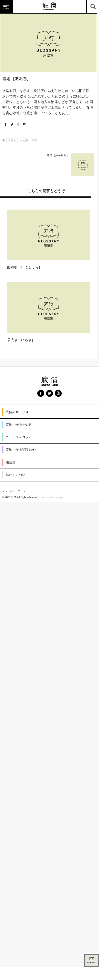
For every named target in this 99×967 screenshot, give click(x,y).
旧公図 (24, 140)
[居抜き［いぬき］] (48, 307)
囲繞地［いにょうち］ (24, 267)
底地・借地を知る (19, 424)
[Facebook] (5, 124)
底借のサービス (17, 412)
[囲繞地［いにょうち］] (48, 235)
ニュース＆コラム (19, 437)
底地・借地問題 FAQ (21, 450)
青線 (34, 140)
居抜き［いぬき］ (21, 340)
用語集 (10, 462)
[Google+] (17, 124)
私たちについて (17, 475)
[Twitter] (11, 124)
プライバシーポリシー (15, 491)
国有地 (12, 140)
